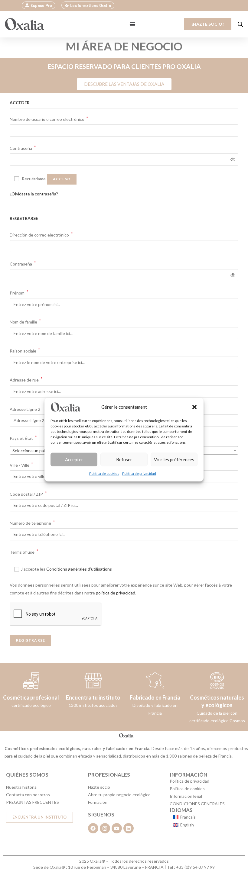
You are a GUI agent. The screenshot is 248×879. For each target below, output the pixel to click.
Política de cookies (104, 473)
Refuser (124, 459)
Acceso (61, 179)
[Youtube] (117, 828)
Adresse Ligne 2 (25, 409)
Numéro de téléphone (32, 522)
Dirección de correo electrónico (41, 234)
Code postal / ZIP (28, 493)
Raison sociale (25, 350)
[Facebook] (93, 828)
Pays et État (23, 437)
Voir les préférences (174, 459)
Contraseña (23, 147)
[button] (194, 407)
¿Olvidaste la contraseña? (34, 193)
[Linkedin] (128, 828)
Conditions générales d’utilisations (79, 569)
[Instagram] (105, 828)
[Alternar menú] (132, 24)
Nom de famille (25, 321)
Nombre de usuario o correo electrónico (49, 118)
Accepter (74, 459)
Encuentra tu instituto (93, 697)
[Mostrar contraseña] (232, 159)
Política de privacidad (139, 473)
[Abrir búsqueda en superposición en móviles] (240, 24)
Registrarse (30, 640)
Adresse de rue (26, 379)
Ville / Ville (21, 464)
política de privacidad (115, 592)
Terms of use (24, 551)
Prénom (19, 292)
